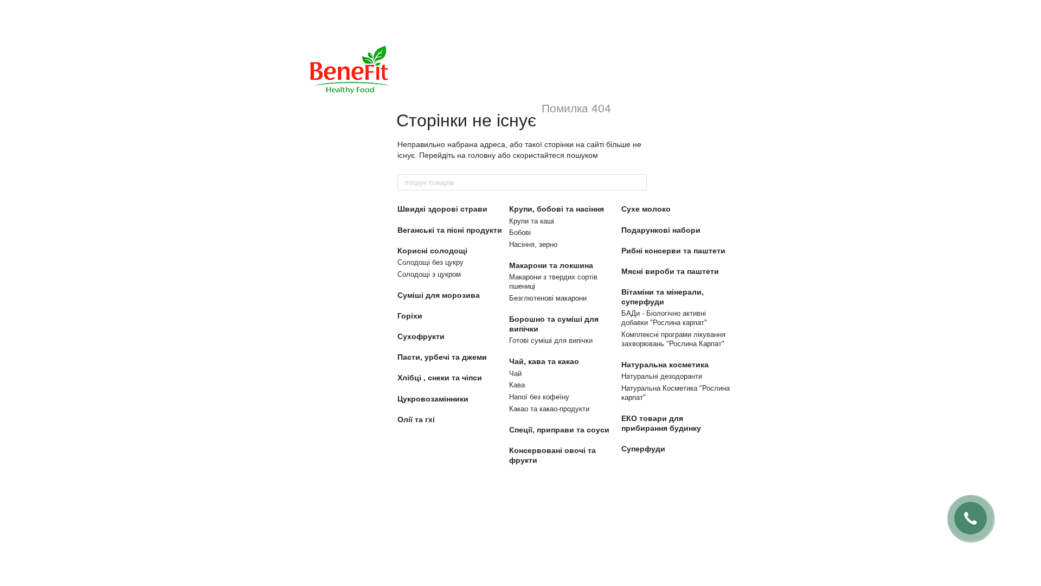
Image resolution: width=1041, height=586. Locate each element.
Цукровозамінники (432, 398)
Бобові (520, 232)
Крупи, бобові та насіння (556, 209)
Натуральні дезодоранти (661, 376)
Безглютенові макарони (548, 298)
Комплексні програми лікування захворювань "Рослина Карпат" (673, 339)
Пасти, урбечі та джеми (442, 357)
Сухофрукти (421, 336)
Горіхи (409, 315)
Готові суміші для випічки (551, 340)
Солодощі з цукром (429, 274)
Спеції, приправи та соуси (559, 429)
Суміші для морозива (438, 295)
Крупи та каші (531, 221)
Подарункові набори (661, 230)
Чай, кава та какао (544, 361)
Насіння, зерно (533, 244)
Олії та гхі (416, 419)
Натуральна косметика (665, 364)
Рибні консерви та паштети (673, 250)
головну (482, 155)
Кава (517, 385)
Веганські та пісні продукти (449, 230)
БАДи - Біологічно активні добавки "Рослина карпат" (664, 318)
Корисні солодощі (432, 250)
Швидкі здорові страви (442, 209)
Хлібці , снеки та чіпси (439, 377)
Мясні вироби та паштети (670, 271)
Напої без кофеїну (539, 397)
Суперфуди (643, 448)
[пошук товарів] (638, 182)
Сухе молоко (646, 209)
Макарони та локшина (551, 265)
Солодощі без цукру (430, 262)
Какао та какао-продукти (549, 409)
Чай (515, 374)
